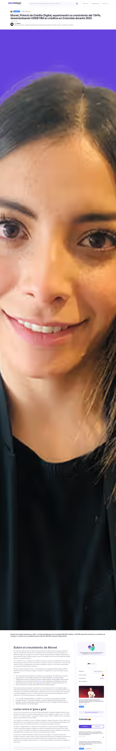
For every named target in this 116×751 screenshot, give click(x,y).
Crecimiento (17, 11)
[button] (86, 3)
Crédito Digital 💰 (26, 11)
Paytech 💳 (88, 748)
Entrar (104, 3)
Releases (81, 706)
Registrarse (95, 3)
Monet (18, 23)
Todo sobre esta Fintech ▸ (91, 712)
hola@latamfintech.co (95, 653)
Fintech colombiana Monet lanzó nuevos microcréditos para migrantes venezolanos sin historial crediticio (91, 701)
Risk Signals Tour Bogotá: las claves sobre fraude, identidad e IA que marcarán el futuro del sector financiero (91, 733)
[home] (14, 3)
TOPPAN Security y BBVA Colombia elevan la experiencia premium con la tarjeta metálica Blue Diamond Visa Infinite (90, 743)
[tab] (85, 726)
